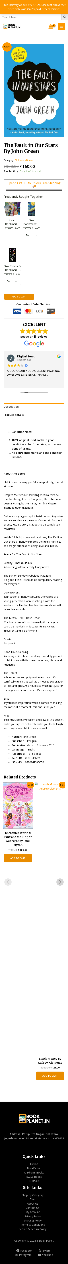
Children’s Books (34, 1172)
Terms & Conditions (32, 1224)
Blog (32, 1199)
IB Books (34, 1181)
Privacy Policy (32, 1216)
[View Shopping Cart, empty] (50, 26)
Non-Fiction (34, 1168)
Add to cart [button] (18, 858)
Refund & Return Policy (32, 1229)
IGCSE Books (34, 1176)
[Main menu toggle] (61, 26)
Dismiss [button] (56, 9)
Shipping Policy (33, 1220)
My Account (33, 1212)
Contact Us (32, 1207)
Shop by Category (33, 1195)
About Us (32, 1203)
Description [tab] (11, 406)
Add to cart (19, 296)
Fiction (34, 1164)
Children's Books (24, 160)
